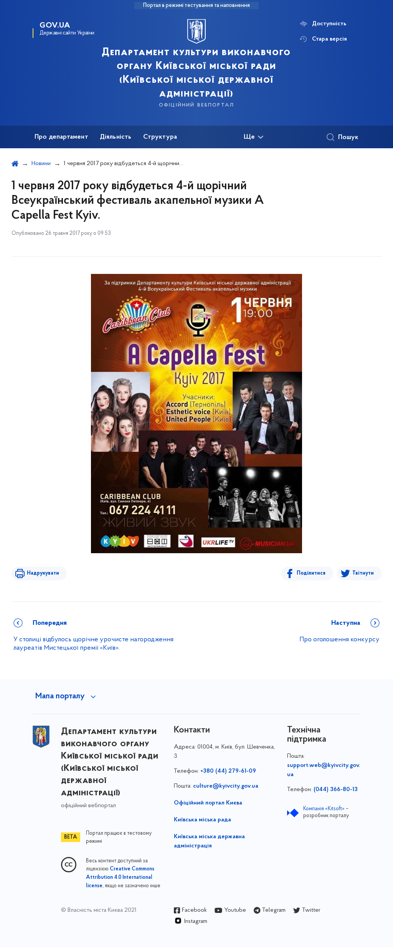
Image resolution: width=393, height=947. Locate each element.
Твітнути (363, 573)
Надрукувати (43, 573)
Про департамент (61, 137)
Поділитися (311, 573)
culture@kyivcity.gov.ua (225, 786)
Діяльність (116, 137)
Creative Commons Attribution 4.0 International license (120, 878)
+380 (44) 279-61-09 (228, 771)
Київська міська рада (202, 820)
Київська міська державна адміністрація (209, 841)
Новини (41, 164)
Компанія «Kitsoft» (324, 809)
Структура (160, 137)
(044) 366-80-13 (336, 789)
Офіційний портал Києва (208, 803)
